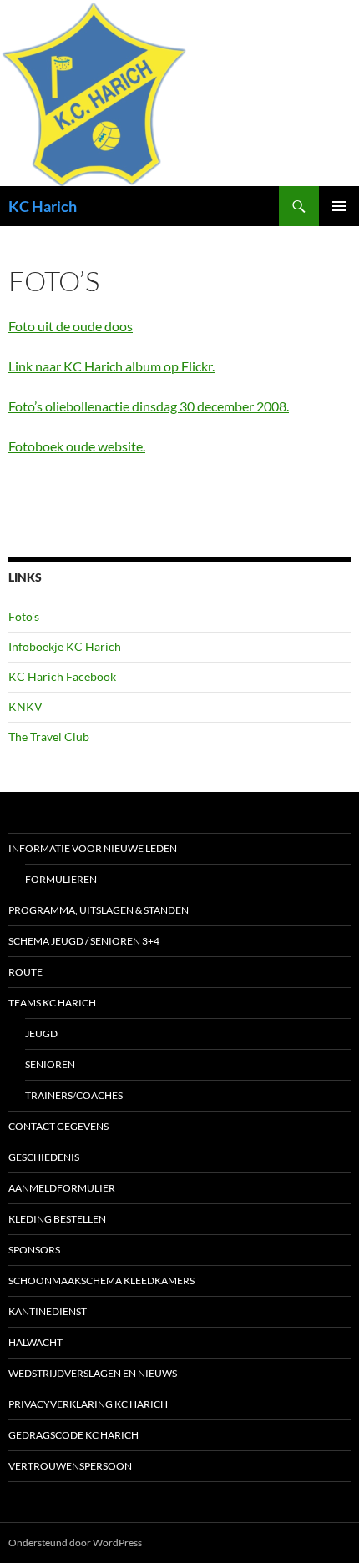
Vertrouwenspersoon (70, 1466)
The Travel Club (48, 736)
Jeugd (41, 1033)
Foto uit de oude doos (70, 326)
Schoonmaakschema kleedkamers (101, 1280)
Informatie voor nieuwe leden (92, 848)
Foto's (23, 616)
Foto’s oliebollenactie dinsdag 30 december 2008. (148, 406)
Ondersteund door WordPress (75, 1542)
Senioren (50, 1064)
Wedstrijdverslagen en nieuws (92, 1373)
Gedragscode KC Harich (73, 1435)
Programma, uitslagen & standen (98, 910)
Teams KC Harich (52, 1002)
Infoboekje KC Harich (64, 646)
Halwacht (35, 1342)
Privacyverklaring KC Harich (88, 1404)
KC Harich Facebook (62, 676)
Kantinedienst (47, 1311)
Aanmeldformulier (61, 1188)
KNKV (25, 706)
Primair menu (339, 206)
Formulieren (61, 879)
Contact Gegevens (58, 1126)
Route (25, 972)
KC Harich (42, 206)
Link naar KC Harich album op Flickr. (111, 366)
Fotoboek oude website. (76, 446)
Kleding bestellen (57, 1219)
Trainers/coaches (74, 1095)
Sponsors (34, 1249)
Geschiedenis (43, 1157)
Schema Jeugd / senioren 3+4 (83, 941)
